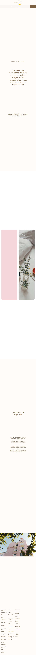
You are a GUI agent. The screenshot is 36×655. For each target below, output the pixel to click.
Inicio (3, 8)
